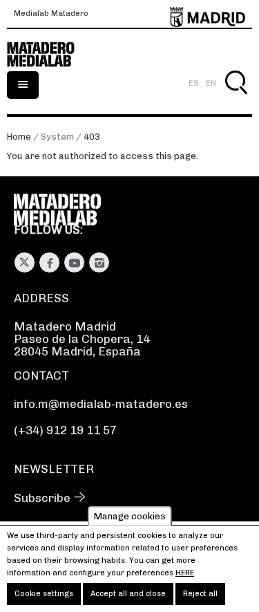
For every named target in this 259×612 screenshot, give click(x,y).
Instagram (99, 262)
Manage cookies (130, 515)
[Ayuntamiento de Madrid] (207, 14)
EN (211, 83)
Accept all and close (128, 593)
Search (236, 98)
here (184, 572)
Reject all (200, 593)
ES (194, 83)
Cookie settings (44, 593)
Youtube (74, 262)
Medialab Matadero (51, 14)
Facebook (49, 262)
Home (19, 136)
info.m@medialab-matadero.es (101, 404)
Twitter (24, 262)
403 (92, 136)
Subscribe (42, 498)
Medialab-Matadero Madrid (48, 54)
